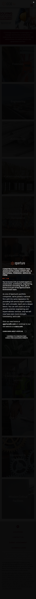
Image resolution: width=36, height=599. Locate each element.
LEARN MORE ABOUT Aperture (13, 331)
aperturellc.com (9, 324)
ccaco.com (18, 326)
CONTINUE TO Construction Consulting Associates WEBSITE (16, 337)
